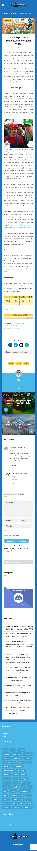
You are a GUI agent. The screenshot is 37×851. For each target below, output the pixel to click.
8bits (12, 750)
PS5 (30, 787)
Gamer (6, 766)
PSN (5, 791)
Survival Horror (18, 799)
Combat (7, 758)
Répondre (14, 465)
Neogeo (6, 779)
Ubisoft (6, 803)
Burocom (9, 678)
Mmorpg (7, 775)
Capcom (27, 754)
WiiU (21, 803)
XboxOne (27, 808)
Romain (9, 685)
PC (16, 783)
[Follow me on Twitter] (18, 388)
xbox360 (6, 808)
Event (11, 363)
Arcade (6, 754)
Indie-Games (8, 771)
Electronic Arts (9, 762)
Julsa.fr (4, 736)
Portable (7, 787)
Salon (26, 363)
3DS (5, 750)
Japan (19, 363)
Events (20, 762)
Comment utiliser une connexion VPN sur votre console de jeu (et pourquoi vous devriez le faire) (18, 660)
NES (15, 779)
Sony (29, 795)
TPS (29, 799)
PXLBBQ (6, 152)
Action (21, 750)
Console (17, 758)
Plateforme (25, 783)
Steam (6, 799)
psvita (13, 791)
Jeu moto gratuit (13, 641)
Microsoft (21, 771)
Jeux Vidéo (8, 20)
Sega (13, 795)
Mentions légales (8, 824)
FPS (29, 762)
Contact (5, 821)
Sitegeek (5, 734)
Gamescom (17, 766)
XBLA (29, 803)
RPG (5, 795)
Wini (18, 380)
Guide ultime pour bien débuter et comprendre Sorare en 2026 (18, 710)
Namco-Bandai (19, 775)
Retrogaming (24, 791)
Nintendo (7, 783)
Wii (14, 803)
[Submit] (30, 562)
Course (27, 758)
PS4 (22, 787)
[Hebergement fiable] (18, 845)
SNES (21, 795)
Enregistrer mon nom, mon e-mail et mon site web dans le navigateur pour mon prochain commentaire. (17, 533)
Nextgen (24, 779)
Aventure (16, 754)
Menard (9, 708)
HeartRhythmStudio (14, 626)
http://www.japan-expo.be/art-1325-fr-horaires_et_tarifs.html (14, 326)
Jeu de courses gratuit (15, 654)
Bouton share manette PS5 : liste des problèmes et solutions (18, 670)
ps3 (15, 787)
